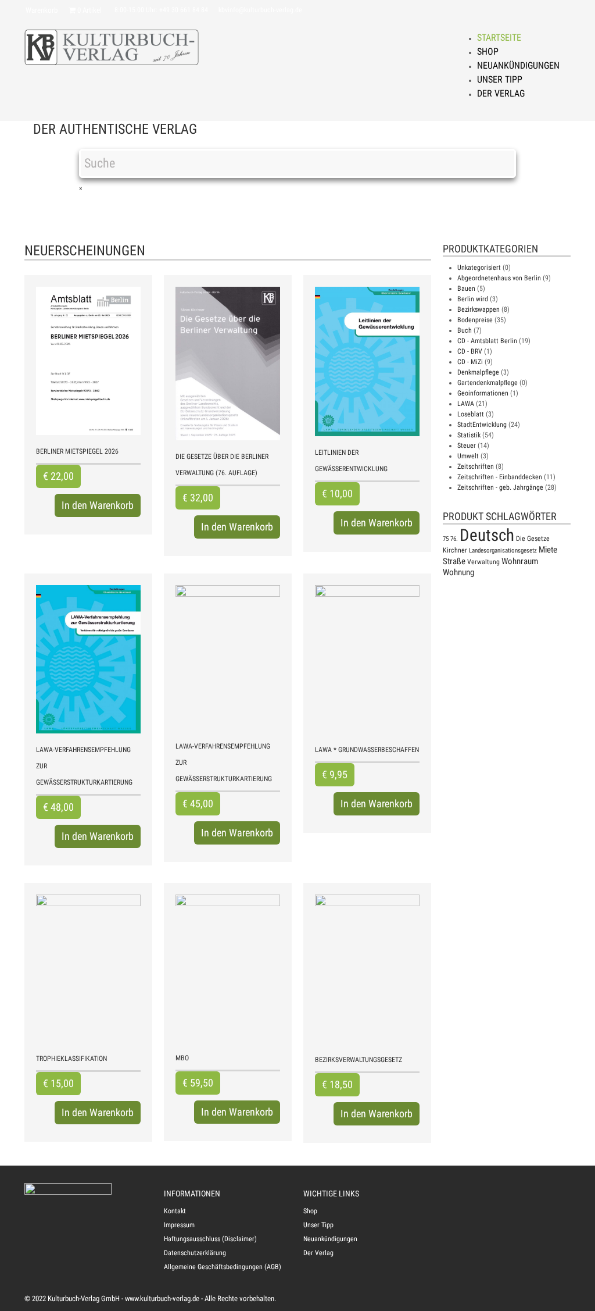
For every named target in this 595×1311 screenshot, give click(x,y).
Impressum (179, 1225)
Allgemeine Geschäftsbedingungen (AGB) (222, 1267)
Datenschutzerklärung (195, 1253)
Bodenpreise (475, 320)
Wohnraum (519, 561)
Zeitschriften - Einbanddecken (499, 477)
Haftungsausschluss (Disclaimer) (210, 1239)
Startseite (499, 37)
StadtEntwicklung (482, 425)
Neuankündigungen (518, 65)
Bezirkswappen (478, 309)
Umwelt (468, 456)
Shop (488, 51)
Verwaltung (483, 562)
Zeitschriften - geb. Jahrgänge (500, 487)
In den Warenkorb (98, 505)
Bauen (466, 288)
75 (446, 539)
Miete (548, 549)
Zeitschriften (475, 466)
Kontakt (175, 1211)
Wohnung (458, 572)
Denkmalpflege (478, 372)
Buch (464, 330)
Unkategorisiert (479, 267)
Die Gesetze (533, 539)
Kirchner (455, 550)
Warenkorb (42, 10)
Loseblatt (470, 414)
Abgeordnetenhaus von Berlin (499, 278)
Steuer (466, 445)
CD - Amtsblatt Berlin (487, 341)
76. (454, 539)
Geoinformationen (482, 393)
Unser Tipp (499, 79)
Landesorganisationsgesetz (503, 550)
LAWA (465, 404)
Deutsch (487, 535)
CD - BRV (469, 351)
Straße (454, 561)
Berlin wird (472, 299)
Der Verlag (501, 93)
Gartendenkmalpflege (487, 383)
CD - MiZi (470, 362)
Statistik (469, 435)
